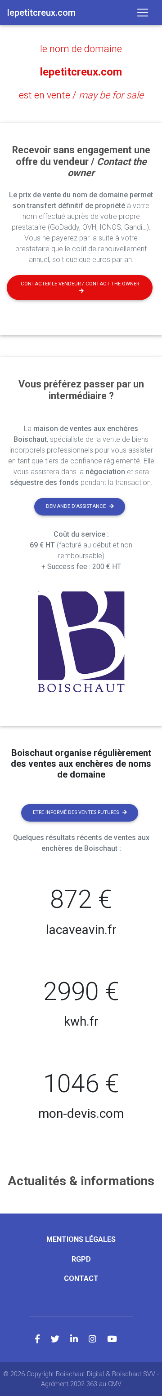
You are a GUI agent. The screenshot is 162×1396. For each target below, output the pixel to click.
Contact (81, 1278)
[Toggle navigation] (142, 12)
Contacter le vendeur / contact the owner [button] (80, 284)
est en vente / (81, 95)
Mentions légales (81, 1239)
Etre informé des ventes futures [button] (76, 812)
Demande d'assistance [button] (76, 506)
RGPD (81, 1259)
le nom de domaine (81, 48)
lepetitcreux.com (81, 72)
